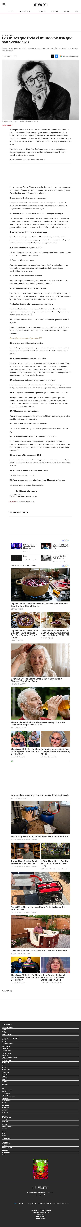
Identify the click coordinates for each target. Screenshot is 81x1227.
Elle (4, 1132)
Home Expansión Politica (9, 1057)
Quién (4, 1116)
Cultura (4, 1128)
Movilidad (5, 1095)
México (4, 1076)
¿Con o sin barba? (16, 495)
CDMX (3, 1079)
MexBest (5, 1142)
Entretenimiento (25, 11)
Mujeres (4, 1067)
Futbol (4, 1039)
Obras (4, 1064)
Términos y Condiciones (40, 1210)
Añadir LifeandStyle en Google (70, 56)
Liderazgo (5, 1109)
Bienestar (5, 1150)
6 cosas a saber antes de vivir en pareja (23, 496)
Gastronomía (6, 1143)
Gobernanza (6, 1093)
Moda (3, 1123)
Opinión (4, 1083)
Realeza (4, 1119)
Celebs (4, 1137)
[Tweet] (52, 56)
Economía (5, 1058)
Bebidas (4, 1145)
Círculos (5, 1121)
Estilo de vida (6, 1138)
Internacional (6, 1060)
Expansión (6, 1054)
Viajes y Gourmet (7, 1034)
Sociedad (5, 1084)
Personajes (5, 1149)
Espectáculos (6, 1117)
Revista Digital (6, 1050)
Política (5, 1073)
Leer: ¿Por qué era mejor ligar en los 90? (26, 338)
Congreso (5, 1077)
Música (66, 11)
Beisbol (4, 1041)
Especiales (5, 1112)
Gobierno (5, 1074)
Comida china (24, 502)
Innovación (5, 1098)
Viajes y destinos (7, 1147)
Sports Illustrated (10, 1038)
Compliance (41, 1214)
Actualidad (5, 1107)
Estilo (10, 11)
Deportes (41, 11)
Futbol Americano (7, 1043)
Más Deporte (6, 1046)
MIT (34, 502)
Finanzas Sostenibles (8, 1096)
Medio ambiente (6, 1090)
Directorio (40, 1219)
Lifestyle (5, 1048)
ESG (3, 1065)
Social (4, 1091)
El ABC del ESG (6, 1100)
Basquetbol (6, 1045)
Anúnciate (40, 1217)
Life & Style (7, 1024)
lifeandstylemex (41, 1195)
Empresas (5, 1055)
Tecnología (5, 1062)
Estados (4, 1081)
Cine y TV (54, 11)
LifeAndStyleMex (46, 1195)
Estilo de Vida (6, 1152)
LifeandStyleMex (36, 1195)
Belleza (4, 1124)
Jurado (4, 1154)
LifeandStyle (6, 1069)
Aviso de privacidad (40, 1212)
